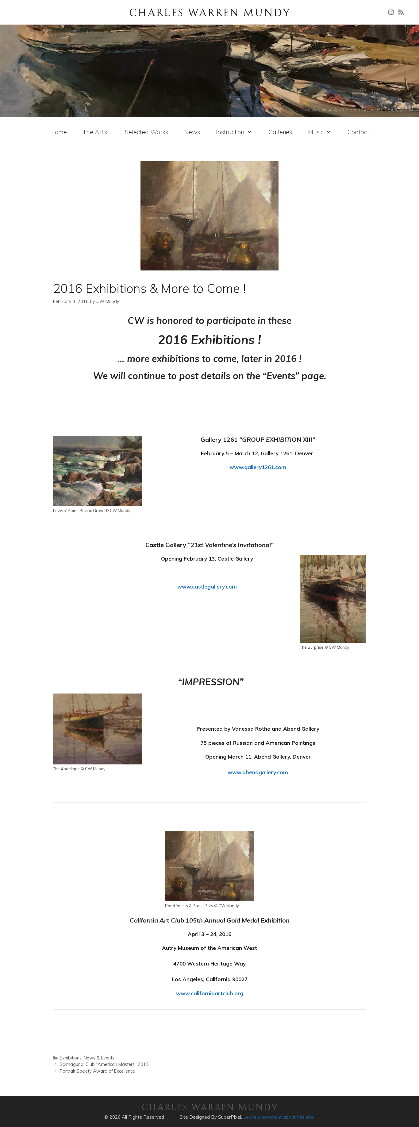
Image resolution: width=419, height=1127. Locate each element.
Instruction (230, 132)
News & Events (99, 1058)
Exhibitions (71, 1058)
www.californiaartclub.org (209, 993)
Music (316, 132)
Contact (358, 132)
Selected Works (146, 132)
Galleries (280, 132)
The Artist (96, 132)
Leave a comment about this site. (279, 1117)
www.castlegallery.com (207, 586)
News (192, 132)
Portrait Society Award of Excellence (97, 1071)
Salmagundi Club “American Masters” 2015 (104, 1064)
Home (58, 132)
